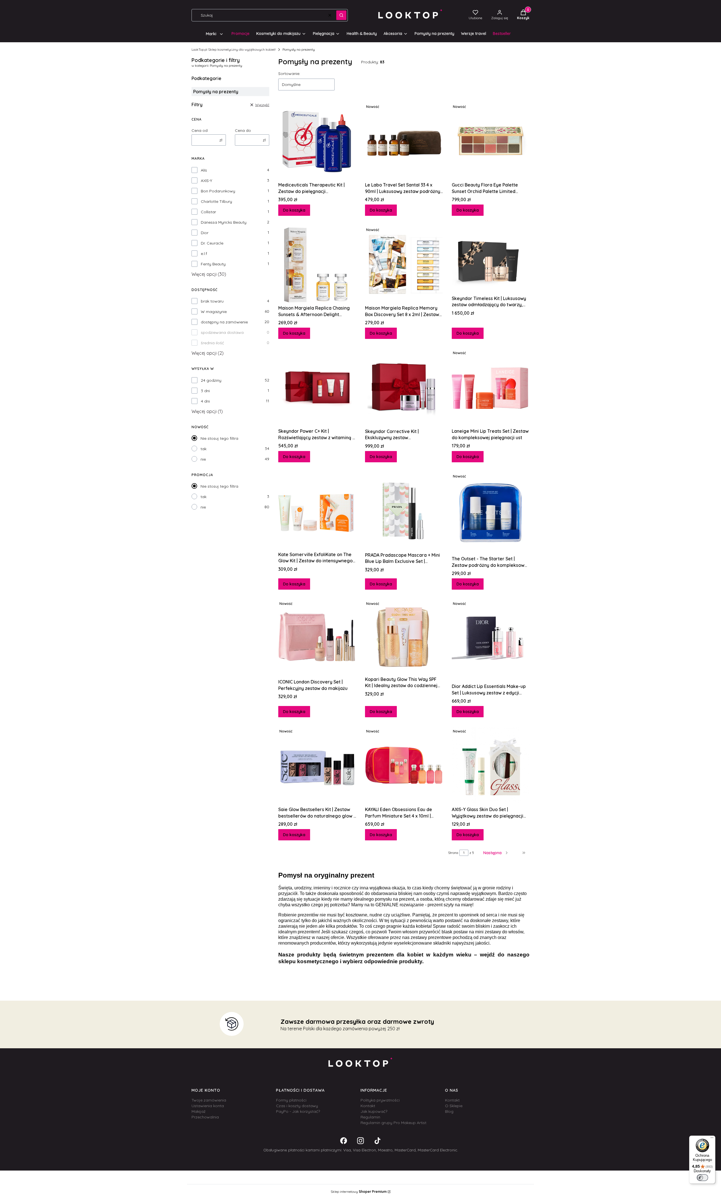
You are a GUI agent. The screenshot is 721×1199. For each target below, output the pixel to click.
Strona (453, 853)
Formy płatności (291, 1100)
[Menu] (712, 1139)
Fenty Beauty (213, 264)
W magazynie (214, 311)
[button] (341, 15)
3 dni (205, 390)
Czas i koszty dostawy (297, 1105)
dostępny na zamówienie (224, 322)
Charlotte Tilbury (216, 201)
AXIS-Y (206, 180)
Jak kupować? (373, 1111)
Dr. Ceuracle (212, 243)
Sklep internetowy (359, 1191)
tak (203, 448)
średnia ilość (212, 342)
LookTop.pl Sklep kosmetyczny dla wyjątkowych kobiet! (234, 49)
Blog (449, 1111)
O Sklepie (453, 1105)
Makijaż (199, 1111)
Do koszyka (294, 210)
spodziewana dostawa (222, 332)
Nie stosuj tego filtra (219, 438)
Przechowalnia (205, 1117)
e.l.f (204, 253)
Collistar (208, 211)
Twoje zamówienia (209, 1100)
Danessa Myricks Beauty (223, 222)
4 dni (205, 401)
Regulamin (370, 1117)
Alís (204, 170)
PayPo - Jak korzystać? (298, 1111)
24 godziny (211, 380)
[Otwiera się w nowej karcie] (343, 1140)
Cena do (243, 130)
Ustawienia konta (208, 1105)
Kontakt (367, 1105)
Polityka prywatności (380, 1100)
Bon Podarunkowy (218, 191)
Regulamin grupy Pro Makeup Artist (393, 1122)
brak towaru (212, 301)
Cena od (200, 130)
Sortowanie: (289, 73)
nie (203, 459)
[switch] (702, 1177)
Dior (204, 232)
